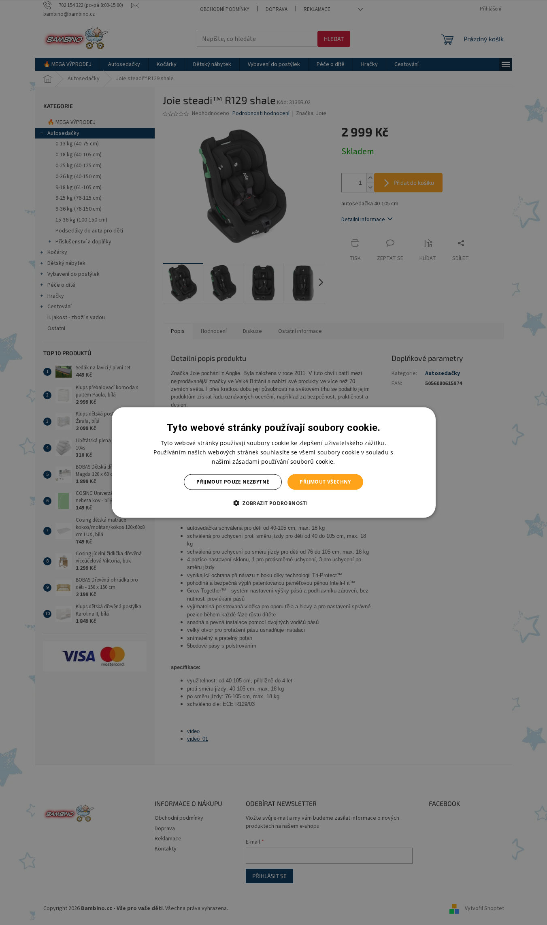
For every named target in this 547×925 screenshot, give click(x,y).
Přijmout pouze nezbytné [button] (232, 481)
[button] (273, 502)
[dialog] (274, 462)
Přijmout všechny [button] (325, 481)
